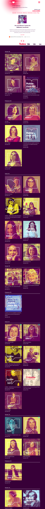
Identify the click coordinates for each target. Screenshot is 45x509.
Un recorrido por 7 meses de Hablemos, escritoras (22, 26)
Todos (22, 44)
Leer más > (22, 34)
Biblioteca (25, 12)
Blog (38, 12)
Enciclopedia (19, 12)
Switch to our (36, 10)
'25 (34, 44)
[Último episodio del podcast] (22, 19)
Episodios (14, 12)
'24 (40, 44)
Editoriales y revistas (32, 12)
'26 (28, 44)
